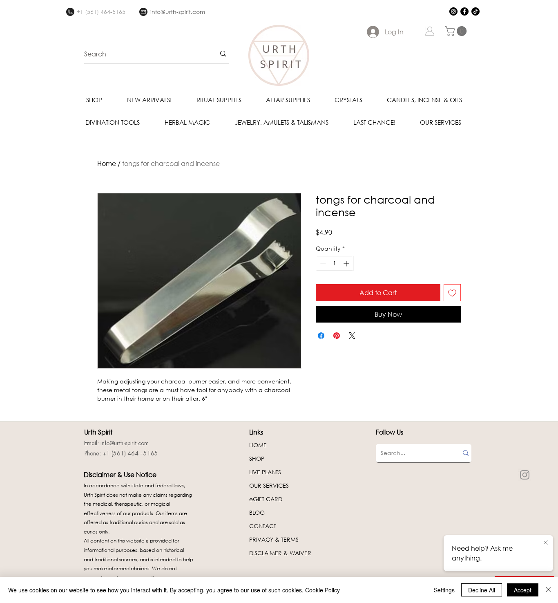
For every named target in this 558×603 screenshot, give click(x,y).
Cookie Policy (322, 590)
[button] (457, 31)
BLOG (257, 512)
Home (106, 163)
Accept (522, 590)
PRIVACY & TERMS (274, 539)
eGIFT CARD (265, 499)
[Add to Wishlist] (452, 292)
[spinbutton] (334, 263)
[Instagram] (453, 11)
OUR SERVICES (269, 485)
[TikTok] (475, 11)
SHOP (256, 458)
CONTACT (262, 526)
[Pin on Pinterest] (336, 336)
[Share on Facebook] (321, 336)
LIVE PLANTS (265, 472)
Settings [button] (444, 590)
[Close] (548, 589)
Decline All (481, 590)
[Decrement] (322, 263)
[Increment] (347, 263)
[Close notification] (545, 543)
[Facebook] (464, 11)
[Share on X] (352, 336)
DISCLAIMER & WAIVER (280, 553)
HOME (258, 445)
